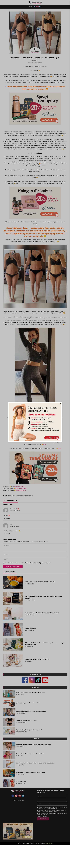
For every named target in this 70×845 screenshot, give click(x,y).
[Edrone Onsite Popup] (35, 422)
